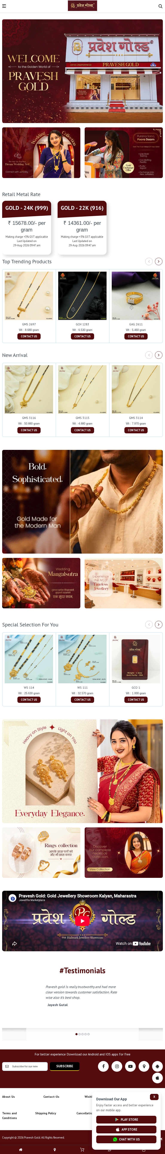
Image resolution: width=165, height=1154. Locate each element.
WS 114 (29, 688)
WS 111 (82, 688)
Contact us (29, 336)
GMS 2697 (29, 324)
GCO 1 (136, 688)
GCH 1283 (82, 324)
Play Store (129, 1119)
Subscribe (64, 1066)
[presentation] (149, 261)
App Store (129, 1129)
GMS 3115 (82, 418)
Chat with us (129, 1139)
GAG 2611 (136, 324)
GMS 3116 (29, 418)
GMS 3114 (136, 418)
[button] (76, 1034)
